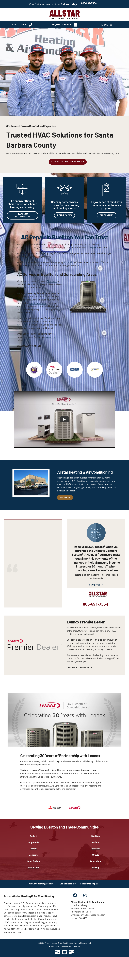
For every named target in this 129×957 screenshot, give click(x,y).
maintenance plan (37, 303)
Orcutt (95, 855)
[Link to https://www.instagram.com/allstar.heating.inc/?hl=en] (85, 895)
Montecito (33, 855)
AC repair (91, 247)
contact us (51, 337)
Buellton (95, 836)
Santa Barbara (33, 861)
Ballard (33, 836)
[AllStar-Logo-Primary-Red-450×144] (64, 10)
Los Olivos (95, 848)
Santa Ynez (33, 867)
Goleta (95, 842)
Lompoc (33, 848)
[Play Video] (64, 419)
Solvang (95, 867)
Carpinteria (33, 842)
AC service (52, 281)
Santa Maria (95, 861)
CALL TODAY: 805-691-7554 (29, 345)
